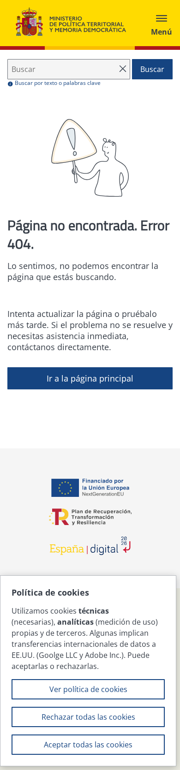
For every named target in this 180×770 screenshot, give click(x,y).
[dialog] (88, 670)
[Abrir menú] (161, 23)
